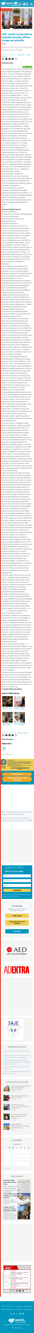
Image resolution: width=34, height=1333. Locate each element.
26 (21, 1161)
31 (13, 1164)
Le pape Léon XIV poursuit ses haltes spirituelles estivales (10, 1209)
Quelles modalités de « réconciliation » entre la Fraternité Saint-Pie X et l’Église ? (20, 1126)
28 (28, 1161)
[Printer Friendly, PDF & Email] (27, 67)
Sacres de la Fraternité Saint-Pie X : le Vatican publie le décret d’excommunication (21, 1087)
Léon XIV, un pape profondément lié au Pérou (9, 1182)
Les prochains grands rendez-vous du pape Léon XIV (10, 1195)
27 (24, 1161)
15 (5, 1157)
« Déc (4, 1168)
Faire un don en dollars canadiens (17, 779)
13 (24, 1154)
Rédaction (21, 54)
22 (5, 1161)
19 (21, 1157)
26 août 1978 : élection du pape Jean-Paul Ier (15, 1051)
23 (9, 1161)
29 (5, 1164)
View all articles (7, 754)
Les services (27, 1306)
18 (17, 1157)
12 (21, 1154)
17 (13, 1157)
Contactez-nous (28, 1309)
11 (17, 1154)
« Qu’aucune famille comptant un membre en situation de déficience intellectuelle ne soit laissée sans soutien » (16, 1062)
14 (28, 1154)
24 (13, 1161)
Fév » (8, 1168)
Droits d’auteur (17, 1309)
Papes (3, 10)
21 (28, 1157)
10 (13, 1154)
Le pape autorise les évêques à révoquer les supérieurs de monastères (19, 1116)
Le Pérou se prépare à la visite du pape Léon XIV (16, 1066)
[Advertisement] (17, 798)
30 (9, 1164)
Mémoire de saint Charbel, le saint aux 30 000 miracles (20, 1096)
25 (17, 1161)
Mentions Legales (6, 1309)
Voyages (8, 10)
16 (9, 1157)
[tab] (10, 1267)
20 (24, 1157)
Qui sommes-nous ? (8, 1306)
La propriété (19, 1306)
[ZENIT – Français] (9, 4)
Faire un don (17, 774)
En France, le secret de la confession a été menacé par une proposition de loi (20, 1106)
